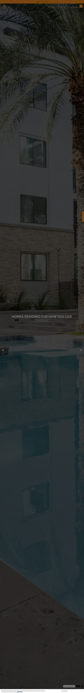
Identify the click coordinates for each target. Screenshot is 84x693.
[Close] (83, 691)
